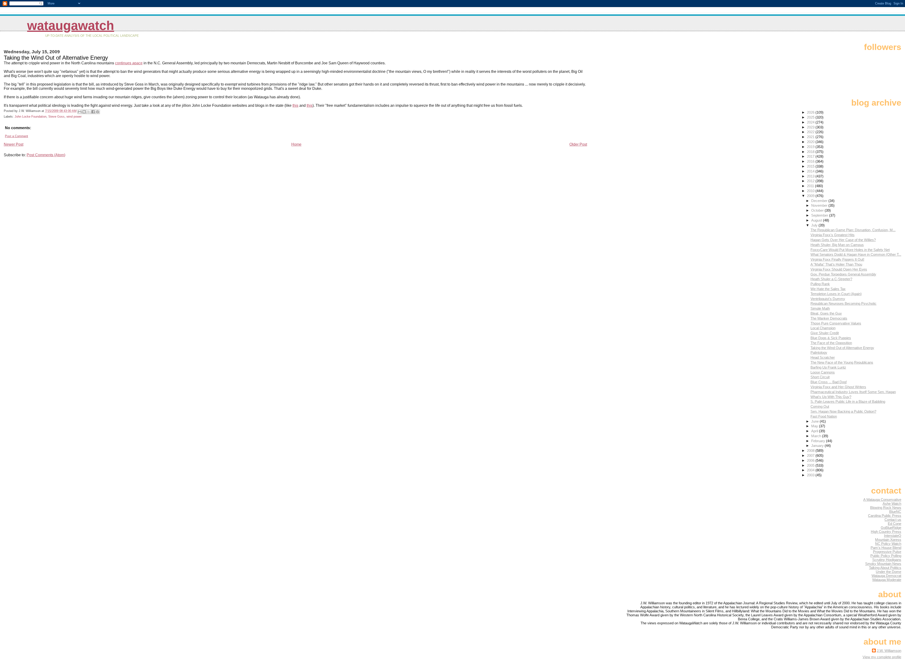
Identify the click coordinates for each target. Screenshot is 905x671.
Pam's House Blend (886, 548)
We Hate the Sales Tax (828, 289)
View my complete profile (882, 657)
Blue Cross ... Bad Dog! (828, 382)
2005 (811, 465)
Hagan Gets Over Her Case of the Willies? (843, 240)
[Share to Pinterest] (97, 111)
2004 (811, 470)
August (817, 220)
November (819, 205)
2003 (811, 475)
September (820, 215)
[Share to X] (88, 111)
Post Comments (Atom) (46, 155)
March (816, 436)
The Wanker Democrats (828, 318)
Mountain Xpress (888, 540)
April (815, 431)
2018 (811, 152)
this (295, 105)
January (818, 446)
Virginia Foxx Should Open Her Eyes (838, 269)
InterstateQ (892, 536)
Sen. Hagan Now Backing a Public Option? (843, 411)
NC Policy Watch (888, 544)
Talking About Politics (885, 568)
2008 (811, 451)
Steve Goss (56, 116)
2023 (811, 127)
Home (296, 144)
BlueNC (895, 512)
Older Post (578, 144)
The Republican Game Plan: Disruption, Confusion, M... (853, 230)
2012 (811, 181)
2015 (811, 166)
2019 (811, 147)
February (818, 441)
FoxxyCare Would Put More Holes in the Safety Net (850, 250)
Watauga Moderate (886, 580)
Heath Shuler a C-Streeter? (831, 279)
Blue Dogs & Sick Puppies (830, 338)
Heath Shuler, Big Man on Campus (837, 245)
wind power (74, 116)
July (815, 225)
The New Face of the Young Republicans (841, 362)
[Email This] (79, 111)
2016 (811, 161)
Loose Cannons (822, 372)
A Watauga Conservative (882, 500)
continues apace (129, 63)
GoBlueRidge (891, 528)
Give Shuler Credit (824, 333)
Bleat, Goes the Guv (826, 313)
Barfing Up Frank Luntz (828, 367)
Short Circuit (820, 377)
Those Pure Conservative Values (835, 323)
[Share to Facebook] (93, 111)
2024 (811, 122)
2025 (811, 117)
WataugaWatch (70, 25)
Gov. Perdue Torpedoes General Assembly (843, 274)
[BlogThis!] (84, 111)
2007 (811, 455)
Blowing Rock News (885, 508)
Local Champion (822, 328)
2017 (811, 156)
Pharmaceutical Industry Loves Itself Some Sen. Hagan (853, 392)
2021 (811, 137)
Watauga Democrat (886, 576)
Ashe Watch (892, 504)
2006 (811, 460)
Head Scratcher (822, 357)
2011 (811, 186)
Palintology (818, 352)
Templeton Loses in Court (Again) (836, 294)
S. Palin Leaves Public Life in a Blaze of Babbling (847, 401)
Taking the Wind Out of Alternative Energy (842, 348)
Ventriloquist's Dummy (827, 299)
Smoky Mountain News (883, 564)
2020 (811, 142)
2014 (811, 171)
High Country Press (886, 532)
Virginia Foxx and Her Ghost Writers (838, 387)
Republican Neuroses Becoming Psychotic (843, 303)
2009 (811, 196)
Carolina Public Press (884, 516)
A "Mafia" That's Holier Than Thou (836, 264)
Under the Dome (888, 572)
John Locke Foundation (30, 116)
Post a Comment (16, 136)
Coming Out (819, 406)
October (818, 210)
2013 (811, 176)
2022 (811, 132)
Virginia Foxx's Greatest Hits (832, 235)
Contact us (892, 520)
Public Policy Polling (885, 556)
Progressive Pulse (887, 552)
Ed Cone (894, 524)
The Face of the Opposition (831, 343)
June (815, 421)
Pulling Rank (820, 284)
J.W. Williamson (889, 651)
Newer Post (13, 144)
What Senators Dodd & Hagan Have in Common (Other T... (855, 254)
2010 (811, 191)
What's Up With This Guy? (830, 397)
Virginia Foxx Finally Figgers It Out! (837, 259)
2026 (811, 112)
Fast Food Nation (823, 416)
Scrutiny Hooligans (886, 560)
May (815, 426)
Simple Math (820, 308)
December (819, 201)
